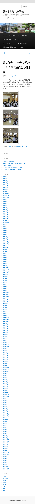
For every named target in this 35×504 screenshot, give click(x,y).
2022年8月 (6, 276)
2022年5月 (6, 282)
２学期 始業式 (7, 165)
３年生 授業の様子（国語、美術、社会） (15, 163)
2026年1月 (6, 191)
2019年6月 (6, 355)
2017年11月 (6, 394)
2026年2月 (6, 189)
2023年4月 (6, 259)
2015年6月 (6, 446)
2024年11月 (6, 220)
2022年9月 (6, 274)
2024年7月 (6, 228)
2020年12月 (6, 317)
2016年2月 (6, 436)
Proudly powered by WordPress (17, 500)
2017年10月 (6, 396)
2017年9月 (6, 398)
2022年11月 (6, 270)
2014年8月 (6, 458)
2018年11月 (6, 369)
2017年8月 (6, 400)
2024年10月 (6, 222)
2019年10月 (6, 347)
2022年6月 (6, 280)
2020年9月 (6, 324)
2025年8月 (6, 201)
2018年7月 (6, 378)
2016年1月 (6, 438)
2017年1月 (6, 413)
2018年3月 (6, 386)
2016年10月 (6, 419)
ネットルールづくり (8, 43)
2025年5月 (6, 208)
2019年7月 (6, 353)
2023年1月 (6, 266)
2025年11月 (6, 195)
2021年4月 (6, 309)
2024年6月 (6, 230)
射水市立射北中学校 (13, 11)
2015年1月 (6, 450)
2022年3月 (6, 286)
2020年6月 (6, 330)
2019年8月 (6, 351)
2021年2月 (6, 313)
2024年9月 (6, 224)
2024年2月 (6, 239)
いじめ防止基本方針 (21, 43)
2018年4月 (6, 384)
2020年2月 (6, 338)
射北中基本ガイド (14, 35)
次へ (30, 53)
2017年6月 (6, 405)
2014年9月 (6, 456)
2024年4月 (6, 235)
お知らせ (5, 476)
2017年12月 (6, 392)
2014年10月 (6, 454)
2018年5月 (6, 382)
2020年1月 (6, 340)
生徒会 (4, 482)
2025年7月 (6, 204)
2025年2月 (6, 214)
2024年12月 (6, 218)
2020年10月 (6, 322)
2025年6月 (6, 206)
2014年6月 (6, 463)
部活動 (4, 484)
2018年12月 (6, 367)
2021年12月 (6, 293)
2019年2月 (6, 363)
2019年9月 (6, 349)
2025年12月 (6, 193)
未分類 (4, 480)
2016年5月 (6, 429)
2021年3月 (6, 311)
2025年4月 (6, 210)
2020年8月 (6, 326)
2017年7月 (6, 403)
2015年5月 (6, 448)
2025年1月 (6, 216)
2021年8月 (6, 301)
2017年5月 (6, 407)
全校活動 (5, 478)
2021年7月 (6, 303)
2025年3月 (6, 212)
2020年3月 (6, 336)
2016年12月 (6, 415)
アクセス (21, 47)
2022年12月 (6, 268)
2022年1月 (6, 291)
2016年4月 (6, 431)
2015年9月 (6, 444)
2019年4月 (6, 359)
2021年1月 (6, 315)
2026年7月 (6, 179)
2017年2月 (6, 411)
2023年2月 (6, 264)
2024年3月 (6, 237)
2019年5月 (6, 357)
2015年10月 (6, 442)
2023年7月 (6, 253)
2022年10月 (6, 272)
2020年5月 (6, 332)
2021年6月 (6, 305)
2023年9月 (6, 249)
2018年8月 (6, 376)
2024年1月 (6, 241)
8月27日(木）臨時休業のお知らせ (12, 169)
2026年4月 (6, 185)
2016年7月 (6, 425)
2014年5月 (6, 465)
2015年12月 (6, 440)
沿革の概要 (24, 35)
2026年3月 (6, 187)
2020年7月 (6, 328)
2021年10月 (6, 297)
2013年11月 (6, 467)
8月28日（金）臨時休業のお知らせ (12, 167)
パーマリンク (23, 147)
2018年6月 (6, 380)
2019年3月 (6, 361)
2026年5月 (6, 183)
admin (18, 147)
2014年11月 (6, 452)
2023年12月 (6, 243)
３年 (4, 491)
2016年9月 (6, 421)
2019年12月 (6, 342)
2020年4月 (6, 334)
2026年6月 (6, 181)
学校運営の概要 (7, 39)
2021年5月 (6, 307)
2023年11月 (6, 245)
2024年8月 (6, 226)
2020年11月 (6, 320)
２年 (10, 147)
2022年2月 (6, 289)
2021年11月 (6, 295)
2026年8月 (6, 177)
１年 (4, 486)
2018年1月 (6, 390)
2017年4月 (6, 409)
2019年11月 (6, 344)
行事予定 (16, 39)
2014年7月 (6, 461)
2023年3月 (6, 262)
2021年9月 (6, 299)
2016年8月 (6, 423)
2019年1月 (6, 365)
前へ (4, 53)
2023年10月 (6, 247)
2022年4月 (6, 284)
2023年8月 (6, 251)
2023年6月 (6, 255)
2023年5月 (6, 257)
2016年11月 (6, 417)
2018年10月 (6, 371)
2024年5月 (6, 233)
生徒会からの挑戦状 (8, 161)
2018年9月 (6, 373)
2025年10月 (6, 197)
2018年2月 (6, 388)
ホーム (5, 35)
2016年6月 (6, 427)
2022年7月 (6, 278)
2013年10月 (6, 469)
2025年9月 (6, 199)
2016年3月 (6, 434)
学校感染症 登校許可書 (9, 47)
